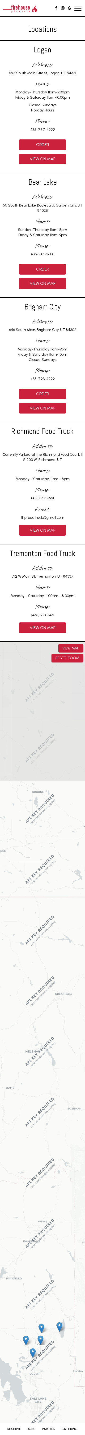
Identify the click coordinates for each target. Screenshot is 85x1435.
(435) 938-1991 (42, 498)
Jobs (31, 1429)
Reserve (14, 1429)
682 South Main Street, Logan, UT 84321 (42, 73)
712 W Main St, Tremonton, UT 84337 (42, 576)
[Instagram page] (63, 8)
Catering (69, 1429)
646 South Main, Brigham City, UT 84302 (42, 329)
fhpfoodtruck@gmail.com (42, 517)
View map (70, 648)
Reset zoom (67, 658)
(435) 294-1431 (42, 615)
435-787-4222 (42, 129)
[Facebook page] (56, 8)
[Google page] (69, 8)
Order (34, 146)
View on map (37, 160)
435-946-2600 (42, 254)
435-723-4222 (42, 379)
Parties (48, 1429)
